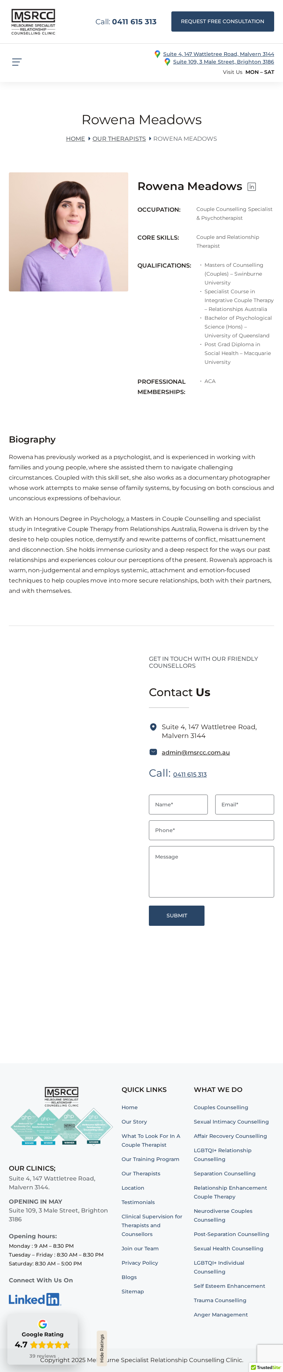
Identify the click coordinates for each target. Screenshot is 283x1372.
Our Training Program (150, 1159)
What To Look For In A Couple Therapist (151, 1140)
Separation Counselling (225, 1173)
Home (75, 138)
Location (133, 1188)
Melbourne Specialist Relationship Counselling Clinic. (165, 1360)
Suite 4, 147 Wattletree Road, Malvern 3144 (218, 54)
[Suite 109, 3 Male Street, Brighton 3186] (167, 62)
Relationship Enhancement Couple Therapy (230, 1192)
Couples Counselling (221, 1107)
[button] (222, 21)
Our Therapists (119, 138)
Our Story (134, 1121)
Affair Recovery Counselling (230, 1136)
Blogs (129, 1277)
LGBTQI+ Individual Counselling (219, 1267)
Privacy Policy (140, 1263)
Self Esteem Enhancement (229, 1286)
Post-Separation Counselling (231, 1234)
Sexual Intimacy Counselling (231, 1121)
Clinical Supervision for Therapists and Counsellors (152, 1225)
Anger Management (221, 1314)
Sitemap (133, 1291)
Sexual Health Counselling (228, 1248)
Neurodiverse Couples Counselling (223, 1215)
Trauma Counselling (220, 1300)
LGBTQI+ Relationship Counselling (223, 1155)
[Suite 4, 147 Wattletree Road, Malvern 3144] (157, 54)
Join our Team (140, 1248)
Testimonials (138, 1202)
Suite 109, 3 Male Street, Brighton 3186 (223, 61)
